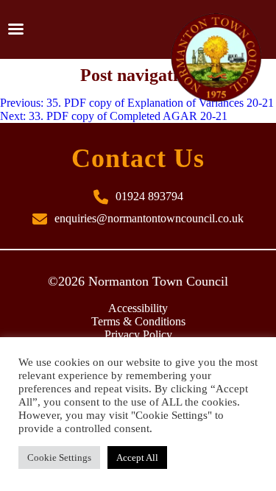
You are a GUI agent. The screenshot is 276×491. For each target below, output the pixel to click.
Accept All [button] (137, 457)
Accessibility (138, 308)
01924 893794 (149, 196)
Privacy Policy (138, 334)
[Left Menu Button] (15, 29)
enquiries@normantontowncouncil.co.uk (149, 218)
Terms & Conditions (138, 321)
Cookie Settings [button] (59, 457)
